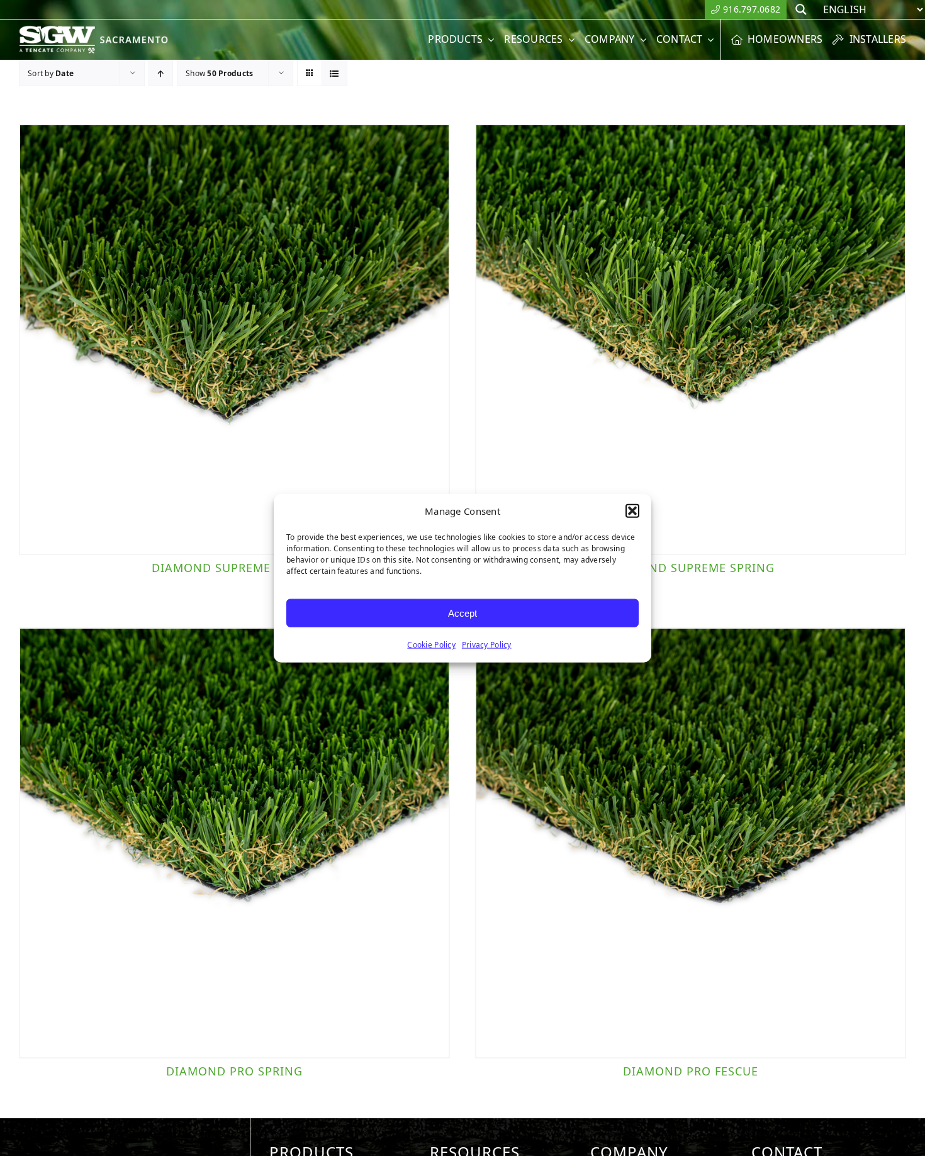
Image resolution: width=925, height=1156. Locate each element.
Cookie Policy (431, 644)
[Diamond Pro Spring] (234, 842)
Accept (462, 612)
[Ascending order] (161, 73)
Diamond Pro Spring (234, 1071)
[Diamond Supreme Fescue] (234, 339)
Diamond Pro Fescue (690, 1071)
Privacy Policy (487, 644)
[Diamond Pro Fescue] (690, 842)
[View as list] (334, 73)
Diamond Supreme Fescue (235, 567)
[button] (632, 511)
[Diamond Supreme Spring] (690, 339)
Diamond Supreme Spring (691, 567)
